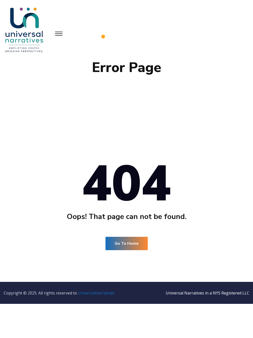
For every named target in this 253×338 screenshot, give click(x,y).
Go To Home (127, 243)
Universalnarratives (96, 293)
